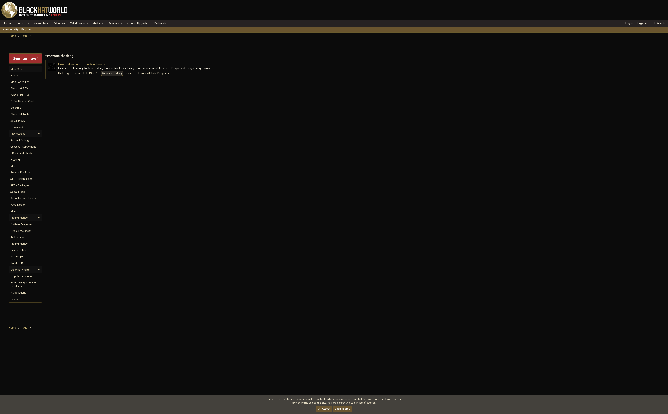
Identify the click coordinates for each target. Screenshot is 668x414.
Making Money (19, 243)
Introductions (18, 292)
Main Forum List (19, 82)
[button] (28, 23)
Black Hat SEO (19, 88)
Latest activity (9, 29)
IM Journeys (17, 237)
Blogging (15, 108)
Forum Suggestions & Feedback (23, 284)
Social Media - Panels (23, 198)
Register (26, 29)
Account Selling (19, 140)
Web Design (17, 204)
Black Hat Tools (19, 114)
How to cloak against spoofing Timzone (82, 64)
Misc (13, 166)
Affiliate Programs (158, 73)
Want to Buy (18, 263)
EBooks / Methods (21, 153)
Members (113, 23)
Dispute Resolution (21, 276)
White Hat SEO (19, 95)
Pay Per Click (18, 250)
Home (7, 23)
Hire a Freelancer (20, 231)
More (13, 211)
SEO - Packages (19, 185)
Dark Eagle (64, 73)
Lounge (14, 299)
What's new (77, 23)
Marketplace (40, 23)
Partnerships (161, 23)
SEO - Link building (21, 179)
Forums (21, 23)
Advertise (59, 23)
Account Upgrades (138, 23)
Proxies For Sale (20, 172)
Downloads (17, 127)
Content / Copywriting (23, 147)
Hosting (15, 159)
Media (96, 23)
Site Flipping (17, 256)
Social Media (17, 120)
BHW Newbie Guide (22, 101)
